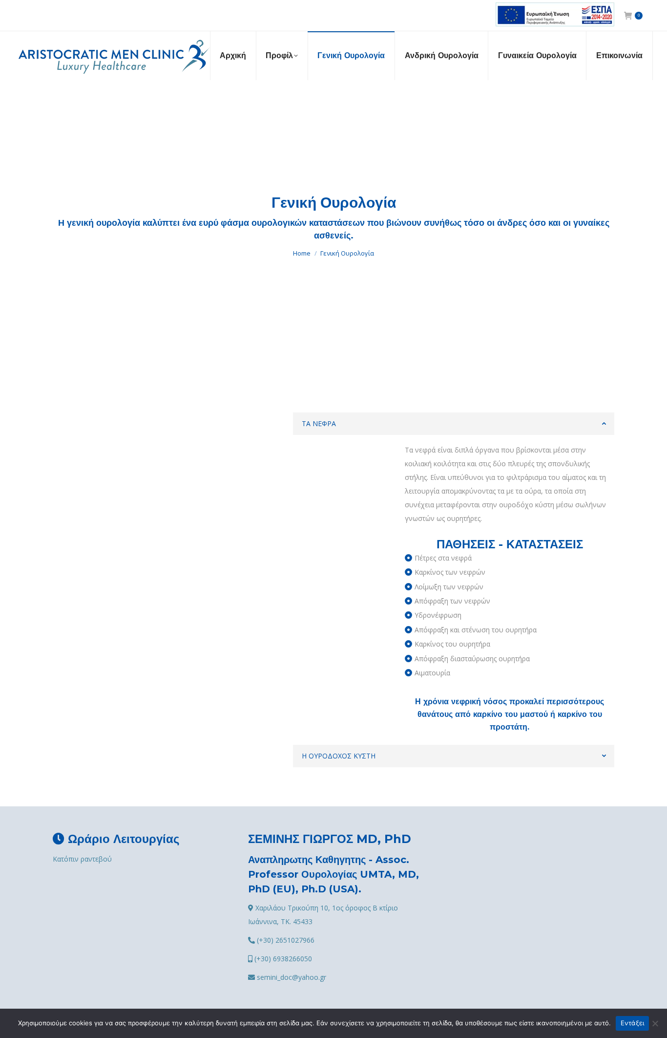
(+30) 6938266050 (282, 958)
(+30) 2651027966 (284, 940)
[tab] (453, 423)
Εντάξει (633, 1023)
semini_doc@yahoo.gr (290, 977)
